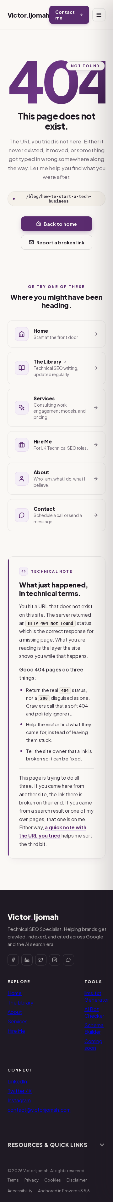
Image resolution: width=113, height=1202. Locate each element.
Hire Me (16, 1030)
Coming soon (93, 1044)
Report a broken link (60, 242)
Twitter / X (20, 1091)
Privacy (31, 1180)
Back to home (60, 224)
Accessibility (20, 1190)
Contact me (65, 14)
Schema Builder (94, 1028)
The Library (20, 1002)
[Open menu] (98, 14)
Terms (13, 1180)
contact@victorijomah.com (39, 1109)
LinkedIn (17, 1081)
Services (18, 1021)
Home (15, 993)
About (15, 1012)
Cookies (52, 1180)
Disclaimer (77, 1180)
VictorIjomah (28, 15)
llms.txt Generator (96, 996)
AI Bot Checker (94, 1012)
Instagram (19, 1100)
